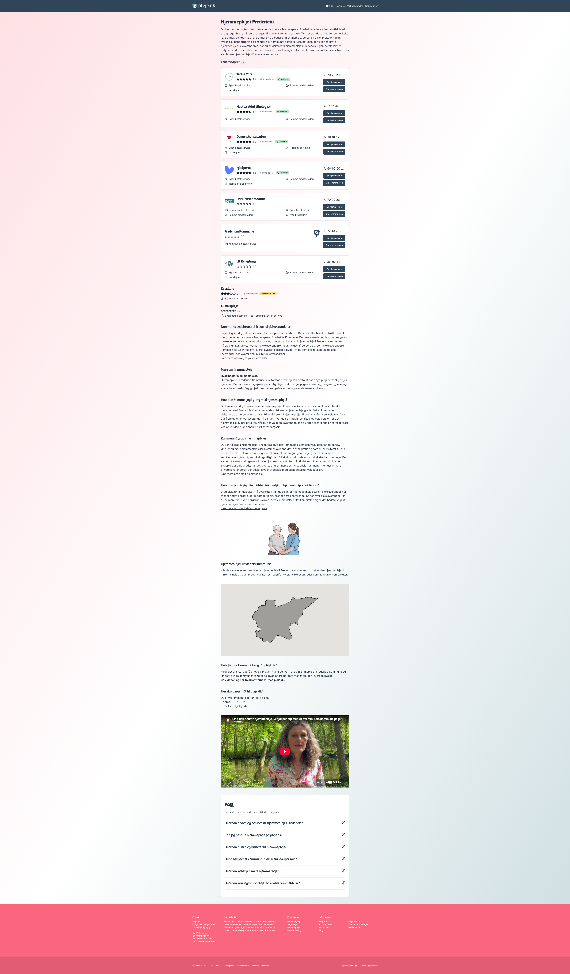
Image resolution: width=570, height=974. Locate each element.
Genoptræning (294, 930)
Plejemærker (354, 921)
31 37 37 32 (202, 932)
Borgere (340, 5)
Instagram (348, 965)
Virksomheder (355, 5)
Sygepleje (292, 924)
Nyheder (265, 965)
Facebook (361, 965)
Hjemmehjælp (294, 921)
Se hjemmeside (334, 82)
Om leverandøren (334, 89)
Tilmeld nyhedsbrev (205, 941)
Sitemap (255, 965)
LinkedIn (374, 965)
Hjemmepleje (293, 927)
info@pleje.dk (202, 935)
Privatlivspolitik (243, 965)
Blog (321, 930)
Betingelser (229, 965)
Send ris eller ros (204, 938)
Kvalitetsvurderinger (358, 924)
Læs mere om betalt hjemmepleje (242, 473)
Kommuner (371, 5)
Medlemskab (354, 927)
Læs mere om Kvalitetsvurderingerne (244, 508)
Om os (329, 5)
